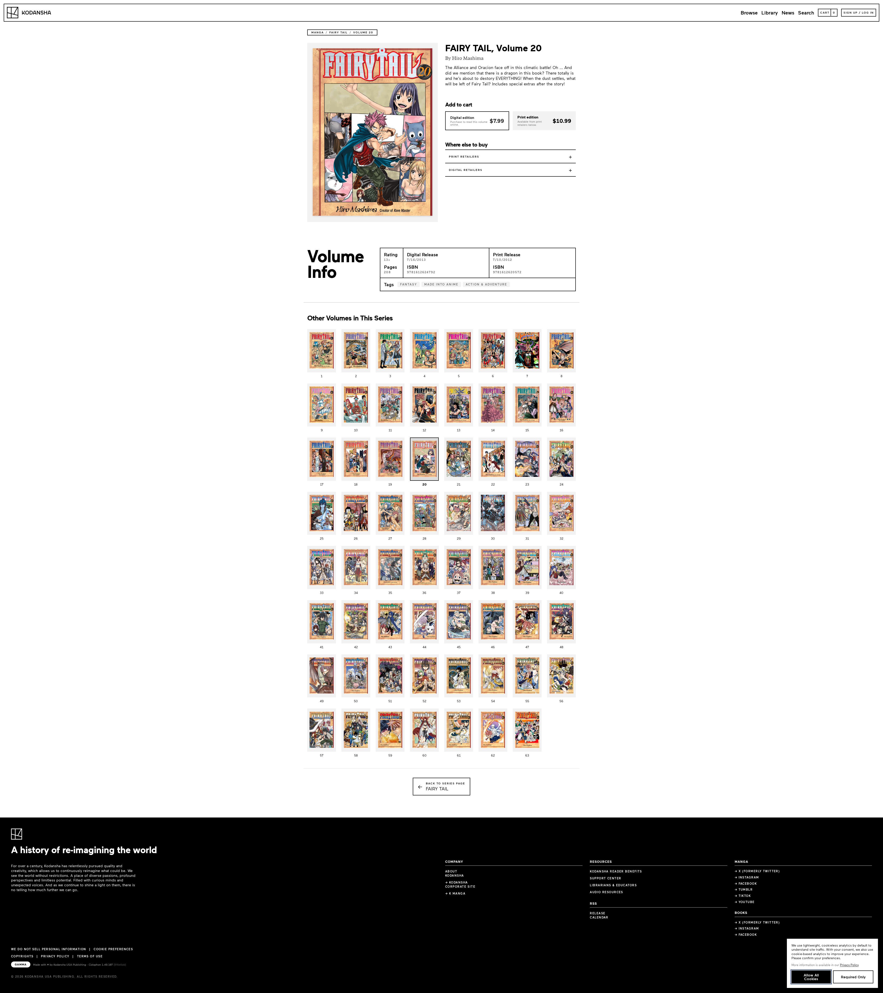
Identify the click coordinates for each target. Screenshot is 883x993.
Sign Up (850, 12)
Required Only (853, 977)
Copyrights (22, 956)
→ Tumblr (744, 889)
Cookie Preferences (113, 949)
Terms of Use (90, 956)
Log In (868, 12)
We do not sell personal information (48, 949)
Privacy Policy (55, 956)
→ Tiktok (743, 896)
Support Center (605, 878)
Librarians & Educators (613, 885)
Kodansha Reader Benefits (616, 871)
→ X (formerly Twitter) (757, 871)
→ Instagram (747, 877)
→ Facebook (746, 883)
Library (769, 12)
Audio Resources (606, 892)
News (788, 12)
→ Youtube (745, 902)
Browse (749, 12)
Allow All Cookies (811, 977)
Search (806, 12)
